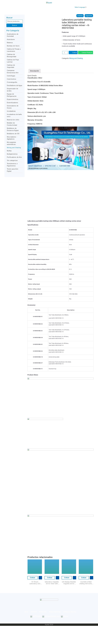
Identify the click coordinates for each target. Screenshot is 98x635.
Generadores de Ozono (12, 107)
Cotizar (74, 52)
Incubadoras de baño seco (14, 115)
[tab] (35, 71)
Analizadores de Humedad (12, 35)
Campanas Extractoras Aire (12, 71)
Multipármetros (12, 154)
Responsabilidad (47, 7)
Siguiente (89, 15)
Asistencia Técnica (62, 7)
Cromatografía (12, 82)
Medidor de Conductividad (12, 124)
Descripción (34, 71)
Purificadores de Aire (14, 157)
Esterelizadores (12, 102)
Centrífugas (11, 76)
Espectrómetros (12, 99)
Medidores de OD (13, 133)
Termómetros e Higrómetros (12, 165)
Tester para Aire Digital (12, 170)
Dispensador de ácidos (12, 90)
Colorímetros (11, 79)
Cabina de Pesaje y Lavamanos (14, 50)
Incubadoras (11, 111)
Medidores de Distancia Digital (13, 129)
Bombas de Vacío (13, 46)
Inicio (16, 7)
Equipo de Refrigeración (11, 95)
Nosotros (24, 7)
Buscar (14, 25)
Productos (34, 7)
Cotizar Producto (87, 52)
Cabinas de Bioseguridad (11, 55)
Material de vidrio (13, 120)
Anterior (80, 15)
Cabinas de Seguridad (11, 66)
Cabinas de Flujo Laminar (13, 61)
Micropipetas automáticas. (11, 143)
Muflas (9, 151)
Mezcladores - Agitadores (12, 138)
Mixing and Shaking (14, 147)
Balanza (10, 42)
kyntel (66, 616)
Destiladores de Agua (14, 85)
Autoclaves (11, 39)
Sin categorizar (12, 160)
